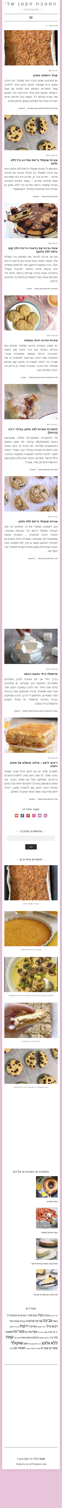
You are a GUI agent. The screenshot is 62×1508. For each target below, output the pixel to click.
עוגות (36, 108)
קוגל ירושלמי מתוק (45, 75)
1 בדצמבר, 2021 (52, 424)
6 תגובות (33, 469)
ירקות (24, 1326)
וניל (49, 1326)
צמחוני (44, 196)
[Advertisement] (31, 597)
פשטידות (30, 108)
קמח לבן (17, 1338)
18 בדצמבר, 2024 (52, 155)
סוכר (45, 1332)
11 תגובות (31, 558)
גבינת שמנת (19, 1321)
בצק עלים (22, 1315)
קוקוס (41, 1338)
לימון (12, 1326)
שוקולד (17, 1342)
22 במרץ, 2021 (53, 516)
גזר (11, 1321)
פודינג (28, 1331)
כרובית (16, 1327)
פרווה (35, 711)
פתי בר (54, 1337)
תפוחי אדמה (30, 1348)
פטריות (19, 1331)
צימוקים (46, 1338)
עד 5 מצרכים (42, 377)
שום (26, 1343)
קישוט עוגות (26, 1337)
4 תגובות (17, 711)
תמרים (37, 1348)
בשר (55, 1321)
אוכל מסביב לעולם (51, 108)
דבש (55, 1326)
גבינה (47, 1320)
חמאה (39, 1327)
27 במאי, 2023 (53, 243)
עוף (34, 1332)
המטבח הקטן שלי (31, 3)
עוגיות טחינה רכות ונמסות (41, 340)
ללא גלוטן (41, 108)
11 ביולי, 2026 (53, 70)
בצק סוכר (32, 1315)
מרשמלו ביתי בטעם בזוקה (41, 674)
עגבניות (40, 1332)
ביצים (52, 1315)
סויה (50, 1332)
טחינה (33, 1326)
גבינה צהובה (34, 1321)
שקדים (45, 1348)
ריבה (39, 1344)
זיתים (44, 1327)
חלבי (52, 289)
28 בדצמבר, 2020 (52, 669)
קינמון (35, 1337)
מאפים (40, 469)
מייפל (55, 1332)
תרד (11, 1348)
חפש (31, 847)
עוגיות (49, 196)
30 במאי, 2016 (53, 758)
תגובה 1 (29, 289)
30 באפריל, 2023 (52, 335)
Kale (42, 1458)
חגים (56, 289)
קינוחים (25, 711)
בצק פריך (12, 1315)
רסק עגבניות (32, 1344)
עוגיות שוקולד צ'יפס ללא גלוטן (38, 521)
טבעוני (55, 711)
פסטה (9, 1331)
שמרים (53, 1348)
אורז (56, 1315)
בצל (41, 1315)
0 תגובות (22, 108)
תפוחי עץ (19, 1348)
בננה (47, 1315)
